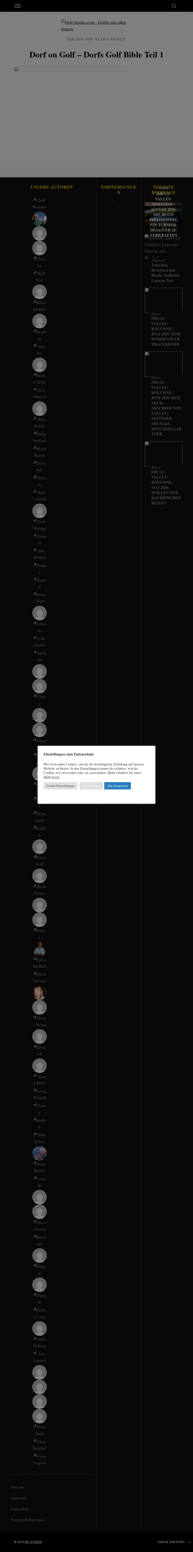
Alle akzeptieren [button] (117, 786)
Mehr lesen (51, 777)
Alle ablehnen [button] (91, 786)
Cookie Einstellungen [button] (60, 786)
